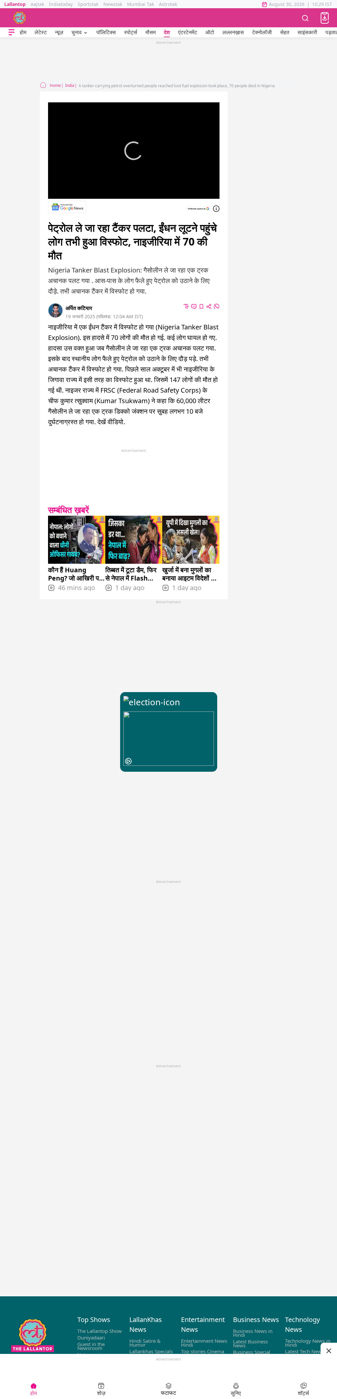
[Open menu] (11, 32)
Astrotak (168, 4)
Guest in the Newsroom (91, 1346)
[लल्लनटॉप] (19, 17)
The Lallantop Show (99, 1331)
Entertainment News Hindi (204, 1342)
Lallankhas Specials (151, 1351)
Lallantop (15, 4)
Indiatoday (61, 4)
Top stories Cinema (202, 1351)
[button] (324, 18)
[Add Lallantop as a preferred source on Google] (198, 208)
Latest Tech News (304, 1351)
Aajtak (37, 4)
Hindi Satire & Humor (145, 1342)
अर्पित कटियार (78, 308)
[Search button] (305, 18)
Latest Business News (250, 1343)
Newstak (112, 4)
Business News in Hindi (252, 1333)
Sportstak (88, 4)
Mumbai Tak (140, 4)
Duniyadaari (91, 1337)
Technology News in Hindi (307, 1342)
